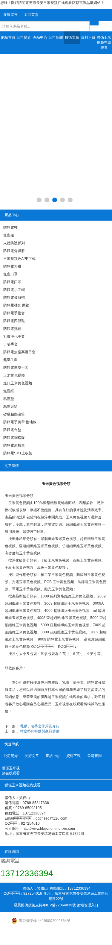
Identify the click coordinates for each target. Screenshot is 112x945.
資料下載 (88, 37)
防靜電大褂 (12, 266)
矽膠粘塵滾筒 (14, 414)
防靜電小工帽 (14, 290)
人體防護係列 (14, 243)
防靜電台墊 (12, 430)
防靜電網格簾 (14, 438)
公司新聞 (56, 37)
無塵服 (8, 235)
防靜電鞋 (10, 227)
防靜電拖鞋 (12, 329)
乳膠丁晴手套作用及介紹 (39, 726)
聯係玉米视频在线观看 (104, 42)
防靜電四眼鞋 (14, 321)
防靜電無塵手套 (15, 367)
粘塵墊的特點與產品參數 (39, 731)
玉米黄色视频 (14, 375)
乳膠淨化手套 (14, 336)
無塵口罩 (10, 274)
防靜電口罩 (12, 282)
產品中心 (40, 37)
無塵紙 (8, 391)
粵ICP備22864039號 (59, 905)
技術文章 (72, 37)
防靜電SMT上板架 (17, 453)
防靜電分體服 (14, 251)
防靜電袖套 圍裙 (16, 305)
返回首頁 (31, 15)
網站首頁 (8, 37)
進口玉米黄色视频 (17, 383)
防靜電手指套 (14, 313)
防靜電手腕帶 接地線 (19, 422)
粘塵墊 (8, 399)
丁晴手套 (10, 344)
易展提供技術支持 (28, 905)
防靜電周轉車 (14, 445)
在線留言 (10, 15)
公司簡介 (24, 37)
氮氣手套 (10, 360)
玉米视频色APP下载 (19, 259)
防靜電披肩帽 (14, 297)
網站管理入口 (87, 905)
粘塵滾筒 (10, 406)
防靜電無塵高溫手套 (19, 352)
